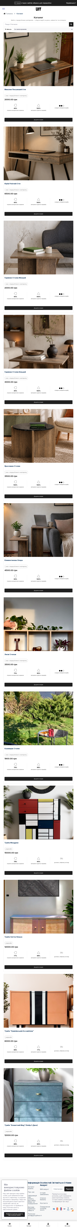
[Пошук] (71, 24)
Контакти (44, 1203)
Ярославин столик (12, 466)
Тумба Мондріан (11, 843)
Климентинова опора (14, 560)
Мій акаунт (44, 1189)
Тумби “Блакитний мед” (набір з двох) (21, 1125)
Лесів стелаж (10, 654)
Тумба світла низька (13, 937)
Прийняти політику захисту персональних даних (14, 1214)
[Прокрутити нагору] (70, 1216)
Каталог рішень (31, 1187)
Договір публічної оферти (31, 1208)
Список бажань (43, 1198)
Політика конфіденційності (32, 1214)
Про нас (31, 1192)
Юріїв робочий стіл (12, 184)
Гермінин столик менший (15, 278)
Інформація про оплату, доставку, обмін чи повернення (32, 1199)
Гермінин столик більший (15, 372)
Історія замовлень (44, 1193)
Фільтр (9, 29)
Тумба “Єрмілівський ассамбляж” (19, 1031)
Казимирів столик (12, 749)
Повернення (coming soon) (44, 1208)
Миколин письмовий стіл (15, 89)
